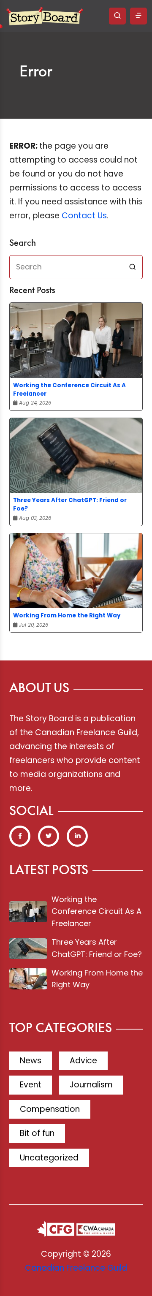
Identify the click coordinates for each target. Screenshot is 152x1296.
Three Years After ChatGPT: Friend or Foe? (70, 504)
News (30, 1060)
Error (35, 72)
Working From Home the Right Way (67, 615)
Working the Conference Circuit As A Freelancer (69, 389)
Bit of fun (37, 1133)
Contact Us (84, 215)
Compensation (50, 1109)
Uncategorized (49, 1157)
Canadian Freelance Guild (76, 1268)
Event (30, 1084)
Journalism (91, 1084)
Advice (83, 1060)
